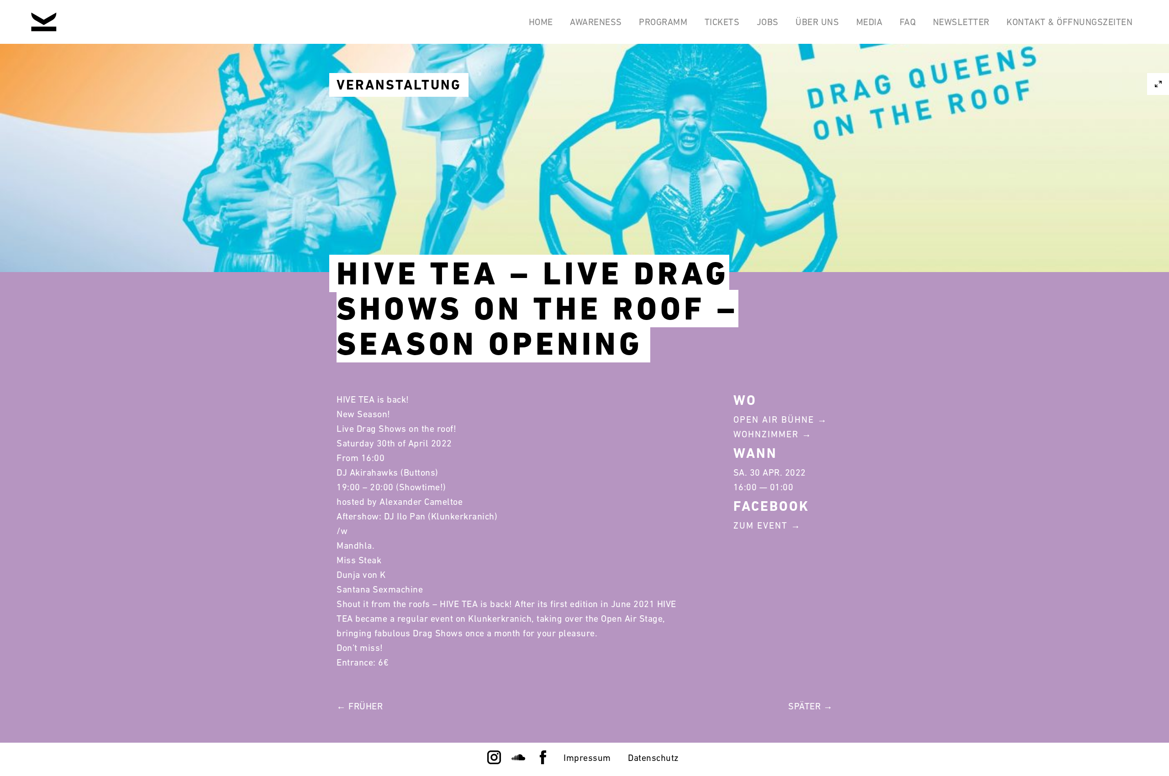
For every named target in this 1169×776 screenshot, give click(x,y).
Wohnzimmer (766, 434)
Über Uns (817, 22)
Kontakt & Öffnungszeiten (1069, 22)
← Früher (360, 706)
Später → (810, 706)
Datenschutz (653, 758)
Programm (663, 22)
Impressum (587, 758)
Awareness (596, 22)
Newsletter (961, 22)
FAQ (908, 22)
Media (869, 22)
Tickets (722, 22)
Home (541, 22)
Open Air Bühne (773, 419)
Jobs (768, 22)
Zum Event (760, 525)
